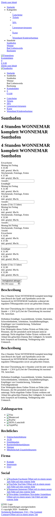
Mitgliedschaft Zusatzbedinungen (21, 450)
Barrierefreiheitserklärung (18, 444)
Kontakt (10, 462)
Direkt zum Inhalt (9, 2)
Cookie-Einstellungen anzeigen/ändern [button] (18, 507)
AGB (9, 439)
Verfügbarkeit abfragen (11, 281)
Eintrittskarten (13, 442)
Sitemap (10, 447)
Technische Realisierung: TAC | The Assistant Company (21, 513)
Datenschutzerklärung (16, 437)
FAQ (9, 467)
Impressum (11, 464)
